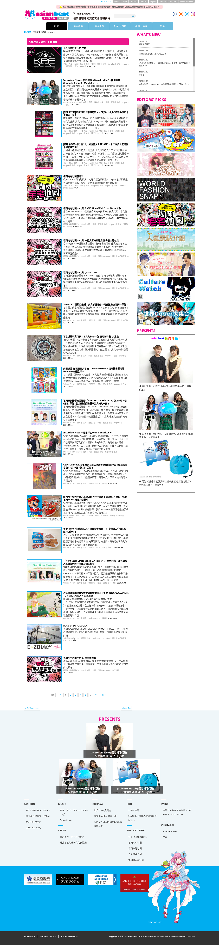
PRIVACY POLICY (48, 936)
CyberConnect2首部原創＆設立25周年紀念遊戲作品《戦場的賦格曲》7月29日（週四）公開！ (95, 466)
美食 (87, 133)
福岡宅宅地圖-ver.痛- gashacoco (80, 272)
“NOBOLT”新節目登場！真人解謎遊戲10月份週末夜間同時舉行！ (95, 304)
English (153, 2)
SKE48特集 (133, 810)
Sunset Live (66, 820)
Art (64, 640)
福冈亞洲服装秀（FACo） (38, 816)
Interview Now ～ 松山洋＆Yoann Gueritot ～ (87, 432)
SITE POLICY (29, 936)
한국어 (125, 2)
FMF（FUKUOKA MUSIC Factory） (74, 812)
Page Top (127, 708)
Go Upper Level (33, 708)
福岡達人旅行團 (136, 859)
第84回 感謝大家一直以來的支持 (152, 53)
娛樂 (65, 188)
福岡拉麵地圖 (135, 848)
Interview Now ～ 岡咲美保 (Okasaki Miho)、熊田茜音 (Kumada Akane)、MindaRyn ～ (91, 82)
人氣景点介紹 (135, 854)
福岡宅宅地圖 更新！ (73, 176)
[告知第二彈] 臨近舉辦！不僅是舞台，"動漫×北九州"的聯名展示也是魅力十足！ (95, 114)
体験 (81, 64)
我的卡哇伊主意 (33, 821)
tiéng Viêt (173, 2)
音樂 (93, 64)
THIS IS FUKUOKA (137, 836)
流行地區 (122, 185)
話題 (56, 26)
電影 (67, 104)
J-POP (82, 66)
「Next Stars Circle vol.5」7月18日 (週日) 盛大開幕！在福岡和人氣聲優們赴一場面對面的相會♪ (95, 562)
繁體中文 (143, 2)
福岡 (76, 64)
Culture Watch (69, 320)
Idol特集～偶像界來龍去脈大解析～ (142, 817)
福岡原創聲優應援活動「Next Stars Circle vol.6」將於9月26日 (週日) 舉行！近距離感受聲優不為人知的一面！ (95, 402)
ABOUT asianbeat (69, 936)
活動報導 (69, 66)
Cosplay (111, 64)
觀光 (76, 66)
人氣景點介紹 (68, 638)
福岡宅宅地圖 (135, 842)
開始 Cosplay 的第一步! (105, 816)
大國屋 (141, 75)
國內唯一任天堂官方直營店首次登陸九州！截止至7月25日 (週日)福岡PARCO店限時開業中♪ (95, 498)
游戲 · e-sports (122, 64)
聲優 (99, 422)
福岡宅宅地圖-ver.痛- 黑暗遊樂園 (79, 657)
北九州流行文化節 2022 (74, 48)
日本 (70, 64)
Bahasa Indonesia (186, 2)
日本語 (116, 2)
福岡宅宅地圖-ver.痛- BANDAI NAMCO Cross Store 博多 (92, 208)
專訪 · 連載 (141, 26)
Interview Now (69, 102)
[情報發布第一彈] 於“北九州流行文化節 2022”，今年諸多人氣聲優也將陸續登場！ (95, 146)
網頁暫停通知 (144, 44)
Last (104, 694)
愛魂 (165, 836)
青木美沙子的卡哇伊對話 (72, 836)
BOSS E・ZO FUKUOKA (75, 625)
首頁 (29, 32)
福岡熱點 (78, 26)
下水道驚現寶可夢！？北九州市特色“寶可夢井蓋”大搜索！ (92, 336)
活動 (65, 64)
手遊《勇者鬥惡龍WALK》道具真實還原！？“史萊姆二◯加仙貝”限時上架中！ (95, 530)
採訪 (87, 64)
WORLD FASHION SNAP (38, 810)
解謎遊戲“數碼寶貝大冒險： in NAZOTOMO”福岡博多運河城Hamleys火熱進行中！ (93, 370)
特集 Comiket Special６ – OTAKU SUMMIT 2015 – (177, 812)
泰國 (84, 102)
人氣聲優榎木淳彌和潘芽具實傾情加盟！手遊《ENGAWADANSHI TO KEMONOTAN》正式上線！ (95, 594)
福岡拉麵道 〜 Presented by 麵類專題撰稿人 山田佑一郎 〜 (164, 84)
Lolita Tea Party (33, 827)
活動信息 (98, 131)
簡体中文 (134, 2)
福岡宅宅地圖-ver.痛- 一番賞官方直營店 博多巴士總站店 (91, 240)
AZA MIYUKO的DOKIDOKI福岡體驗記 (108, 823)
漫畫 (98, 64)
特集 (162, 26)
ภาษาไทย (162, 2)
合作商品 (119, 515)
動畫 (104, 64)
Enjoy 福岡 (120, 26)
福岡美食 (99, 26)
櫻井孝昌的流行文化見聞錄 (73, 842)
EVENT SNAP (68, 515)
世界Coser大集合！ (103, 810)
